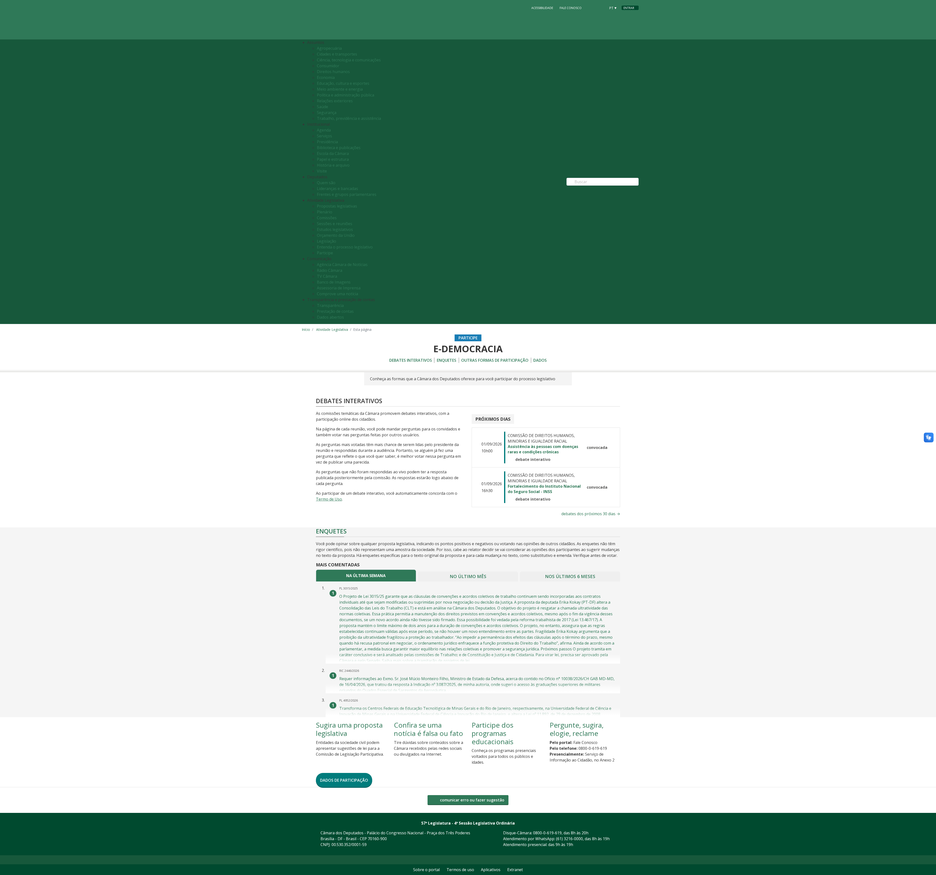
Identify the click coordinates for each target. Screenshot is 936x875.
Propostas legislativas (337, 206)
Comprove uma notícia (337, 293)
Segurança (326, 112)
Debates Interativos (410, 360)
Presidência (327, 141)
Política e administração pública (345, 95)
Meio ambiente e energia (340, 89)
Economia (326, 77)
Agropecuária (329, 48)
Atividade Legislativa (332, 329)
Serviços (324, 136)
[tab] (366, 575)
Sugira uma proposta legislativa (349, 729)
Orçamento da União (336, 235)
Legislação (326, 241)
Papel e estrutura (333, 159)
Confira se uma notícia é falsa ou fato (428, 729)
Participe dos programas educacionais (492, 733)
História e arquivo (333, 165)
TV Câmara (327, 276)
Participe (325, 253)
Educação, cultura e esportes (343, 83)
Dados (540, 360)
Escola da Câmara (333, 153)
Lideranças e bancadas (337, 188)
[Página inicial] (331, 19)
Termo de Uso (329, 499)
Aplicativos (490, 869)
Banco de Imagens (334, 282)
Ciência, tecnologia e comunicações (349, 60)
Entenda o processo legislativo (345, 247)
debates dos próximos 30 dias (590, 513)
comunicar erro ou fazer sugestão (471, 800)
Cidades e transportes (337, 54)
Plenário (324, 212)
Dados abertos (330, 317)
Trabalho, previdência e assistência (349, 118)
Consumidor (328, 65)
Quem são (326, 182)
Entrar (629, 8)
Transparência (330, 305)
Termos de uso (460, 869)
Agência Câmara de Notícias (342, 264)
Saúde (322, 106)
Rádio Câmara (329, 270)
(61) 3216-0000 (569, 838)
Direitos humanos (333, 71)
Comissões (327, 217)
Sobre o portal (426, 869)
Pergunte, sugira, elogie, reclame (577, 729)
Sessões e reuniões (334, 223)
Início (306, 329)
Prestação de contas (335, 311)
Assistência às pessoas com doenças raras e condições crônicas (543, 449)
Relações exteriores (335, 101)
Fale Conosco (571, 8)
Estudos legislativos (335, 229)
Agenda (324, 130)
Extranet (515, 869)
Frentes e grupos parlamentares (346, 194)
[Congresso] (591, 7)
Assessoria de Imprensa (339, 288)
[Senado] (600, 7)
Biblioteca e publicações (339, 147)
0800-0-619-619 (547, 833)
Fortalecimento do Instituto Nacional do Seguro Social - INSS (544, 489)
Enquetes (446, 360)
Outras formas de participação (494, 360)
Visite (322, 171)
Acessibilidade (542, 8)
